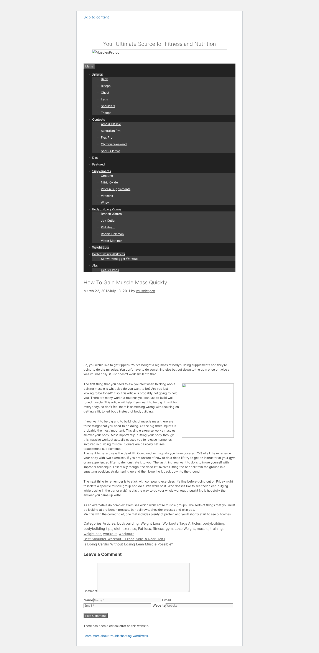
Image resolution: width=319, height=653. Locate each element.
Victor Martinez (111, 240)
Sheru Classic (110, 151)
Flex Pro (106, 137)
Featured (98, 164)
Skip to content (96, 17)
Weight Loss (100, 247)
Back (104, 79)
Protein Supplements (115, 189)
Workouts (170, 523)
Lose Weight (185, 528)
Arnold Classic (111, 124)
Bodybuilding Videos (106, 209)
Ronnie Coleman (112, 234)
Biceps (105, 86)
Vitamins (107, 196)
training (216, 528)
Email (166, 600)
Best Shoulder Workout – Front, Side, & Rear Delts (124, 539)
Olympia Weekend (114, 144)
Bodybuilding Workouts (108, 254)
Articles (97, 74)
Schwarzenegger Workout (119, 258)
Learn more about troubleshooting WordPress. (116, 636)
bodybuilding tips (98, 528)
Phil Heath (108, 227)
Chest (105, 92)
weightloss (92, 534)
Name (88, 600)
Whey (105, 202)
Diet (95, 157)
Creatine (107, 175)
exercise (129, 528)
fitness (158, 528)
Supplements (101, 171)
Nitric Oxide (109, 182)
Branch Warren (111, 214)
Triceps (106, 113)
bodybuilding (128, 523)
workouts (126, 534)
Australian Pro (110, 131)
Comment (90, 591)
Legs (104, 99)
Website (159, 605)
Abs (95, 265)
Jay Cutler (108, 220)
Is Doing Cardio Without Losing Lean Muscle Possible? (128, 544)
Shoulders (108, 106)
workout (110, 534)
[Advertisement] (120, 325)
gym (169, 528)
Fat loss (144, 528)
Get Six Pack (110, 270)
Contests (98, 119)
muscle (202, 528)
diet (117, 528)
